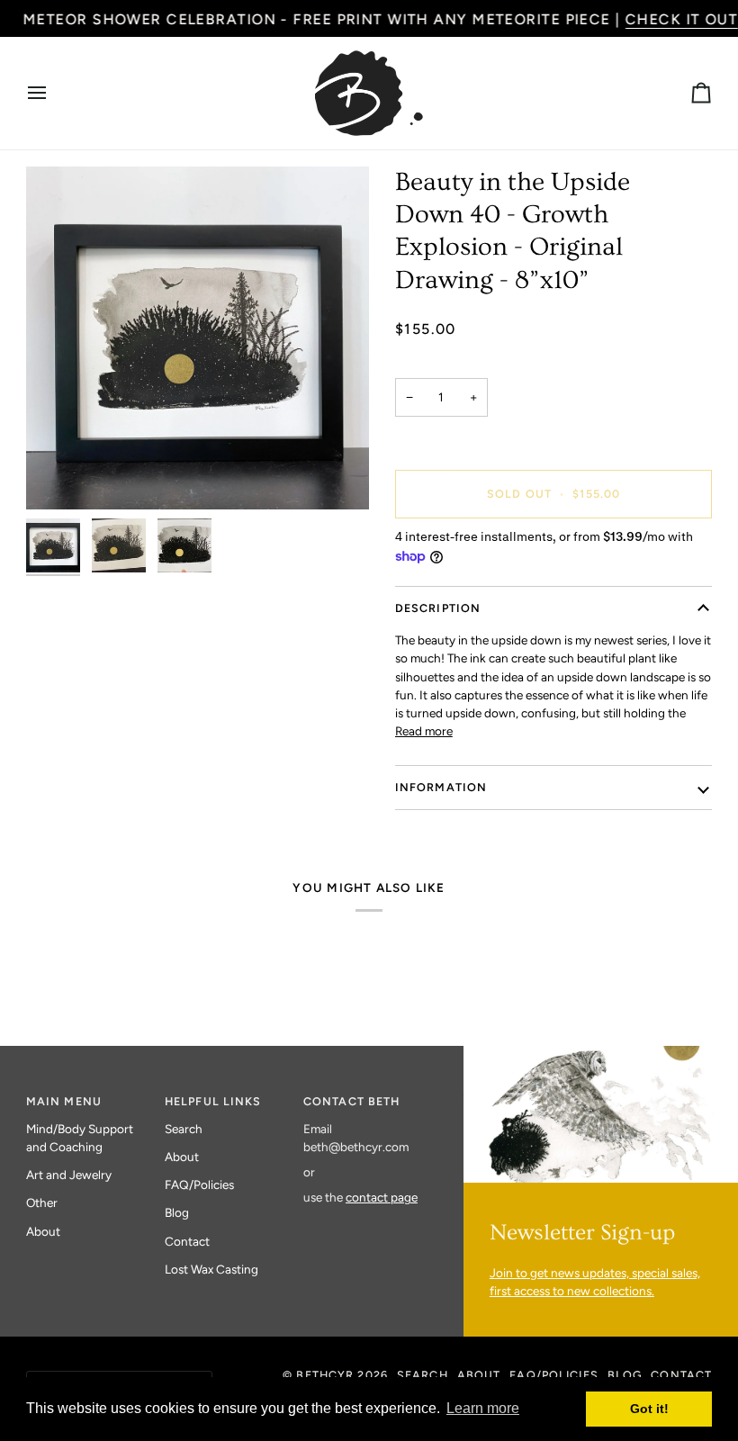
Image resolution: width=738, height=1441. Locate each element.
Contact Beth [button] (351, 1101)
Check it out (681, 19)
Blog (177, 1212)
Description (438, 608)
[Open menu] (53, 93)
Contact (187, 1241)
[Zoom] (197, 338)
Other (42, 1202)
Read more (424, 731)
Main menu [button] (64, 1101)
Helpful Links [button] (213, 1101)
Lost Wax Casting (211, 1269)
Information (441, 787)
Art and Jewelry (69, 1174)
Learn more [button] (482, 1408)
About (43, 1231)
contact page (382, 1197)
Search (183, 1128)
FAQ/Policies (199, 1184)
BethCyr (325, 1375)
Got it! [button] (649, 1408)
